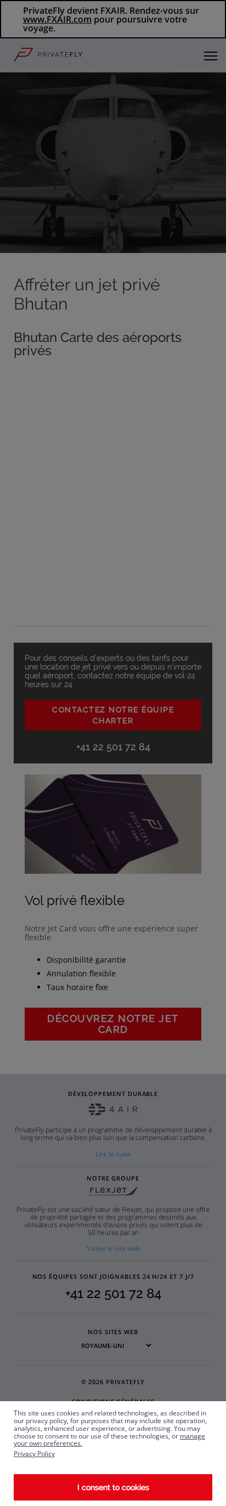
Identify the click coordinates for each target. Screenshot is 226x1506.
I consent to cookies (113, 1487)
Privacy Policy (34, 1453)
